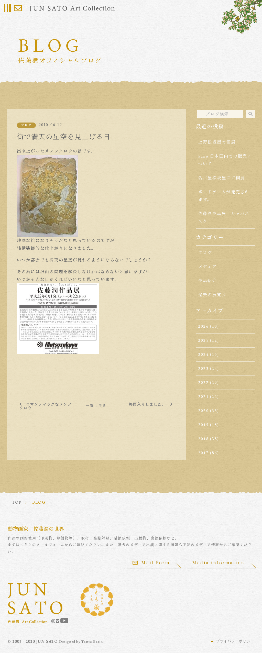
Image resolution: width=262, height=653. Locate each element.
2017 (203, 453)
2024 (203, 354)
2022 (203, 382)
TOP (17, 502)
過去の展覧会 (212, 294)
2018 (203, 438)
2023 (203, 368)
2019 (203, 424)
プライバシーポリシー (235, 641)
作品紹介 (207, 280)
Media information (218, 563)
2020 (203, 410)
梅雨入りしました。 (147, 404)
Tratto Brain (92, 641)
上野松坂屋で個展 (217, 142)
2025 (203, 340)
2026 (203, 326)
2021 (203, 396)
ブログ (26, 125)
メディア (207, 266)
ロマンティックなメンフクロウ (45, 405)
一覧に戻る (96, 405)
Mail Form (155, 563)
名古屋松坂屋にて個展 (221, 178)
